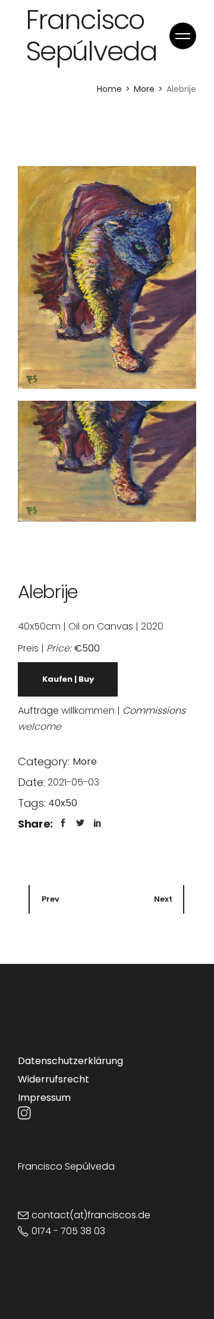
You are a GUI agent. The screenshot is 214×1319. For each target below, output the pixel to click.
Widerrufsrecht (53, 1079)
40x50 (62, 803)
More (85, 761)
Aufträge (38, 710)
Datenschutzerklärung (70, 1061)
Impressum (44, 1097)
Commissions (153, 710)
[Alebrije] (107, 277)
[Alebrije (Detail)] (107, 461)
